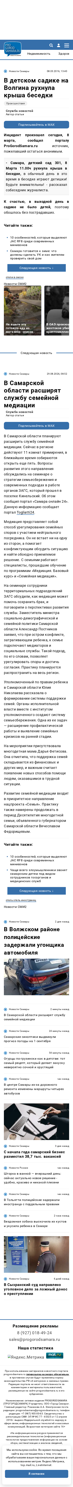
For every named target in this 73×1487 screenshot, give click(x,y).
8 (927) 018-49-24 (34, 1333)
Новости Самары (19, 71)
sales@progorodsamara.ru (34, 1339)
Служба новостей (19, 111)
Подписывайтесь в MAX (36, 124)
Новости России (18, 1167)
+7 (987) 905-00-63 (32, 1413)
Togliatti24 (25, 512)
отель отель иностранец (21, 900)
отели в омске (15, 277)
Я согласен (37, 1474)
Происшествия (15, 103)
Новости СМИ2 (15, 284)
